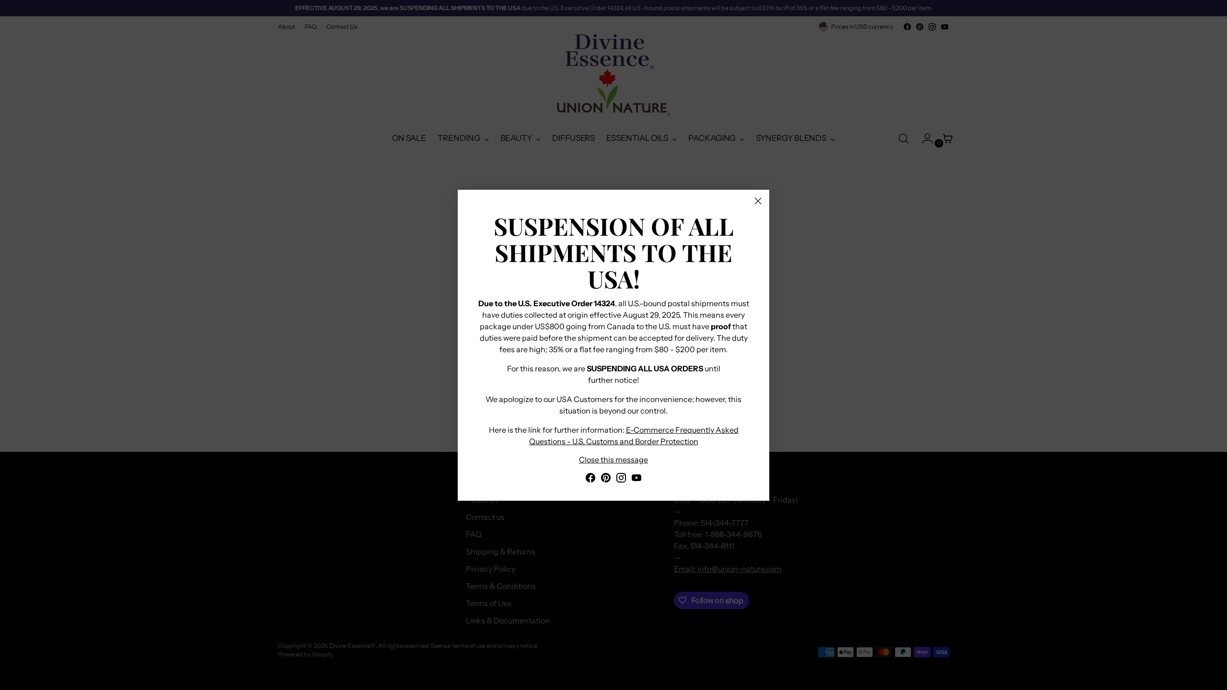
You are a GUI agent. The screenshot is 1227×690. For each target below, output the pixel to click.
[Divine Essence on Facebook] (590, 479)
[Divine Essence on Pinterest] (606, 479)
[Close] (758, 201)
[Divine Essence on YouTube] (636, 479)
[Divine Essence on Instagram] (621, 479)
